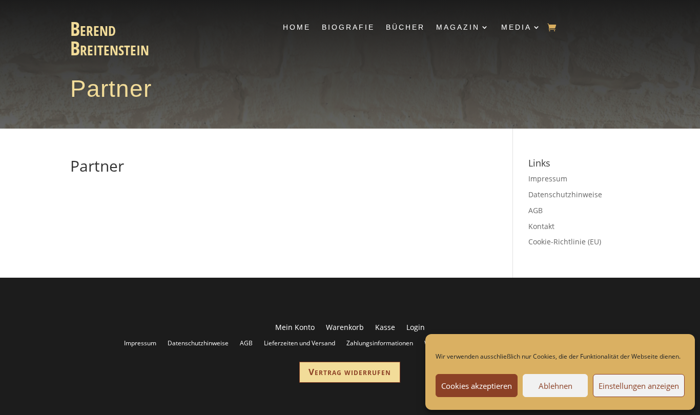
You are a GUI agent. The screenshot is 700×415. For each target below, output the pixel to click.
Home (297, 27)
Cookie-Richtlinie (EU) (564, 241)
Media (516, 27)
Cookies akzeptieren (476, 386)
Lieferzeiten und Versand (299, 343)
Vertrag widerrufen (349, 372)
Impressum (547, 178)
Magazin (458, 27)
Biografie (348, 27)
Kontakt (541, 226)
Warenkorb (345, 328)
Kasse (385, 328)
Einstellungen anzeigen (639, 386)
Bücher (405, 27)
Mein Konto (295, 328)
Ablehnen (555, 386)
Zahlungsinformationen (379, 343)
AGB (535, 210)
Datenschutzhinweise (565, 194)
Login (415, 328)
